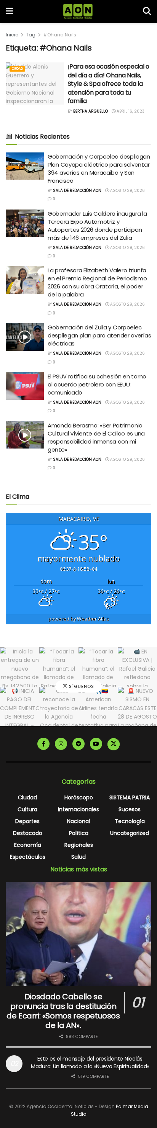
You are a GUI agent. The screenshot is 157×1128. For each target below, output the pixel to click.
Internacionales (78, 809)
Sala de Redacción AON (77, 190)
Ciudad (17, 69)
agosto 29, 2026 (127, 190)
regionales (78, 845)
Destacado (27, 833)
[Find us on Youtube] (96, 744)
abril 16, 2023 (129, 111)
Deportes (27, 821)
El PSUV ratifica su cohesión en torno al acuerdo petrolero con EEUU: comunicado (97, 384)
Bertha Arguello (90, 111)
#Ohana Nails (59, 34)
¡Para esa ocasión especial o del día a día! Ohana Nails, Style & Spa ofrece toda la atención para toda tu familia (108, 83)
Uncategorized (129, 833)
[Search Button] (147, 11)
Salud (78, 857)
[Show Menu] (9, 11)
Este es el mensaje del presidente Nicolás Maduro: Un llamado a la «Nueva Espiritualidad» (90, 1062)
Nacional (78, 821)
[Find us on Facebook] (43, 744)
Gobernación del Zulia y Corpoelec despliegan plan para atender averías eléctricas (99, 335)
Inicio (12, 34)
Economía (27, 845)
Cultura (27, 809)
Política (78, 833)
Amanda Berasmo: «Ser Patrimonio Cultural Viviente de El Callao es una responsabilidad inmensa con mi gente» (96, 437)
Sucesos (130, 809)
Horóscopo (78, 797)
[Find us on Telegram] (78, 744)
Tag (30, 34)
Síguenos (80, 686)
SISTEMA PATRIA (129, 797)
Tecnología (130, 821)
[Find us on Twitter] (113, 744)
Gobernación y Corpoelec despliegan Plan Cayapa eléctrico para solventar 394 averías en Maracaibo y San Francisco (99, 168)
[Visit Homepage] (78, 11)
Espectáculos (27, 857)
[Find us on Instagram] (61, 744)
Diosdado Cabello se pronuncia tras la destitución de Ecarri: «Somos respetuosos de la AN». (63, 1011)
